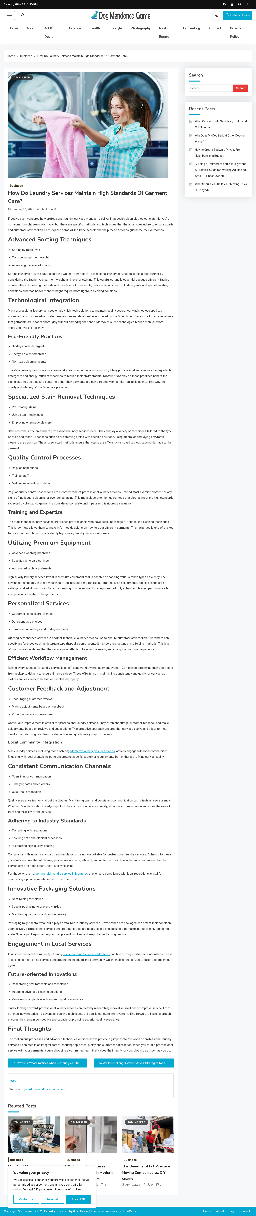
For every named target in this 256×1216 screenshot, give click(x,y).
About (31, 28)
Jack (44, 209)
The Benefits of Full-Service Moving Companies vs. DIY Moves (146, 1173)
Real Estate (164, 32)
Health (95, 28)
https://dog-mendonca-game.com (43, 1089)
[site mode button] (216, 15)
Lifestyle (115, 28)
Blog (232, 1211)
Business (16, 185)
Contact (215, 28)
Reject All (52, 1199)
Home (13, 28)
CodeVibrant (130, 1211)
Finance (75, 28)
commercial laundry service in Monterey (61, 873)
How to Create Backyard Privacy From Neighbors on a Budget (218, 152)
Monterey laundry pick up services (92, 751)
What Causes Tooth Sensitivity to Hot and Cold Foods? (221, 124)
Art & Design (50, 32)
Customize (26, 1199)
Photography (140, 28)
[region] (52, 1187)
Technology (191, 28)
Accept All (78, 1199)
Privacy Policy (235, 32)
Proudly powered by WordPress (66, 1211)
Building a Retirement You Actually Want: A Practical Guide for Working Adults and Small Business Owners (220, 169)
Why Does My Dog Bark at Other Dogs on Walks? (220, 138)
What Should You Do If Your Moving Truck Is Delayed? (221, 187)
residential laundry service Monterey (86, 954)
